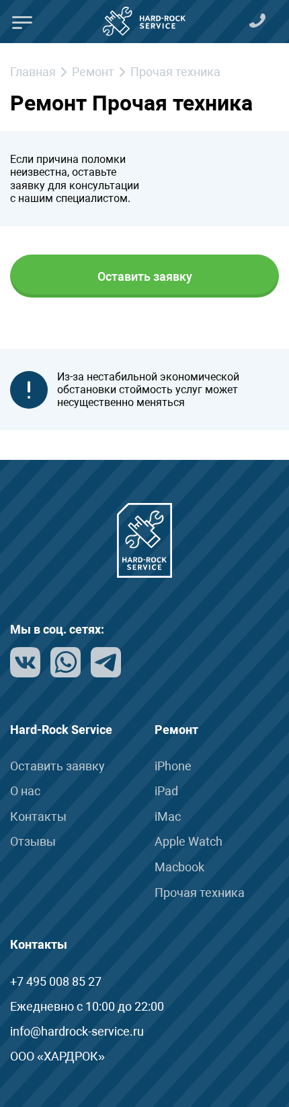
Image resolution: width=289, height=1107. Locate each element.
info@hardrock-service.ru (77, 1031)
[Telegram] (106, 661)
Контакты (38, 816)
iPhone (173, 766)
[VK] (25, 661)
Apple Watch (188, 841)
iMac (168, 816)
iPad (166, 791)
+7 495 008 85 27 (55, 981)
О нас (25, 791)
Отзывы (33, 841)
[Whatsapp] (65, 661)
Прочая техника (200, 892)
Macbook (179, 867)
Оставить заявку (144, 276)
